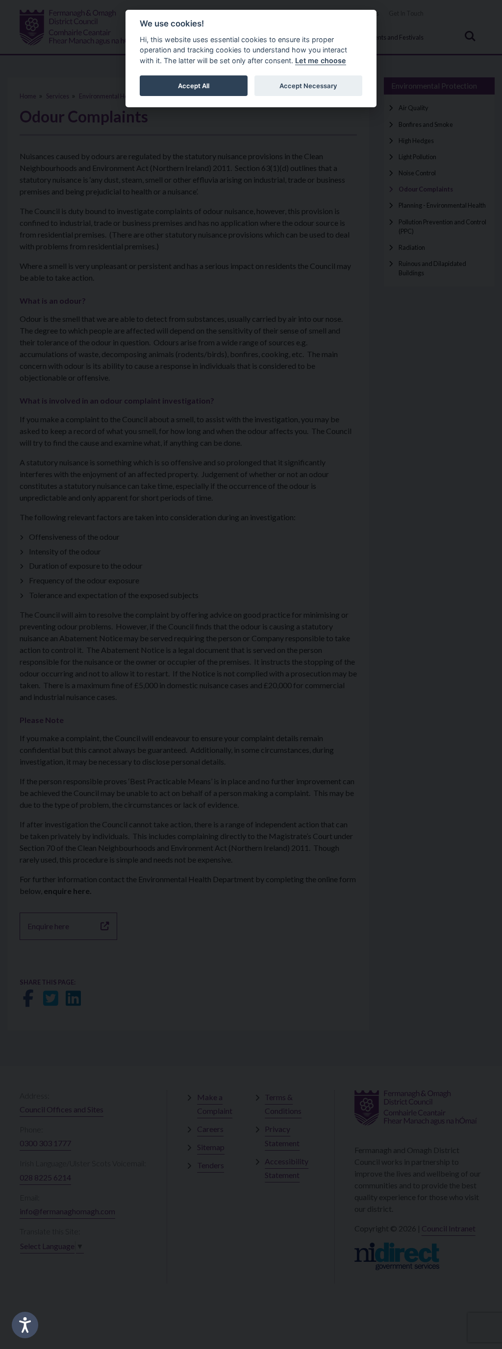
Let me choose (320, 60)
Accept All (193, 86)
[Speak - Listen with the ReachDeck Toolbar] (25, 1325)
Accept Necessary (308, 86)
